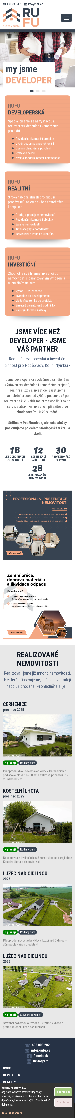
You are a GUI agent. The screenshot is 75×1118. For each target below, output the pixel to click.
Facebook (41, 1056)
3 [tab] (44, 91)
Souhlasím (63, 1091)
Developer (11, 1075)
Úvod (7, 1068)
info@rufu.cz (35, 4)
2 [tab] (38, 91)
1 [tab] (32, 91)
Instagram (40, 1061)
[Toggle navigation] (66, 18)
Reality (9, 1082)
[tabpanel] (37, 59)
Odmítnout (63, 1102)
